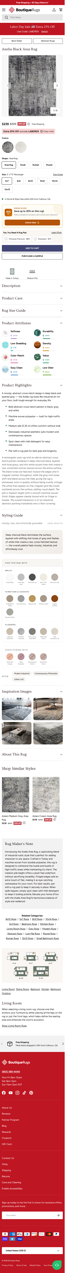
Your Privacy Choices (52, 1265)
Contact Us (8, 1158)
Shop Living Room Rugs (14, 1025)
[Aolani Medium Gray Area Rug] (15, 794)
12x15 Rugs (27, 938)
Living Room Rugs (16, 928)
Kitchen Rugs (47, 924)
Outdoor (6, 993)
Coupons (6, 1138)
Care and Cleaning (11, 1182)
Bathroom (55, 989)
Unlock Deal (32, 222)
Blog (4, 1125)
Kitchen (45, 989)
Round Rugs (49, 933)
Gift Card (7, 1144)
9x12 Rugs (37, 919)
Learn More (56, 232)
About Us (7, 1107)
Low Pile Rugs (32, 933)
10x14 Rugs (51, 919)
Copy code (48, 131)
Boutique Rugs (14, 1260)
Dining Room (22, 989)
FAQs (5, 1164)
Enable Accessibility (12, 1188)
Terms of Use (21, 1265)
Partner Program (10, 1119)
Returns (6, 1176)
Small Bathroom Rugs (47, 938)
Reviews (6, 1113)
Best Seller (17, 41)
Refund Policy (35, 1265)
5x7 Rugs (24, 919)
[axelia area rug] (20, 147)
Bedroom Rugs (29, 924)
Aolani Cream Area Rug (44, 816)
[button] (60, 9)
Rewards (6, 1132)
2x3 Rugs (14, 924)
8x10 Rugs (11, 919)
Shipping (6, 1170)
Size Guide (58, 174)
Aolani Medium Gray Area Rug (15, 818)
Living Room (8, 989)
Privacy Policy (7, 1265)
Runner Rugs (12, 938)
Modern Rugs (49, 928)
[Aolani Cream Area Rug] (46, 794)
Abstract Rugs (48, 41)
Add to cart (32, 248)
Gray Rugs (34, 928)
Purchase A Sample (32, 256)
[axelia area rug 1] (7, 147)
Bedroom (35, 989)
